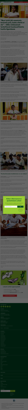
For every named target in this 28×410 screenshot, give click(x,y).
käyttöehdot (20, 211)
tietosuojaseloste (20, 210)
